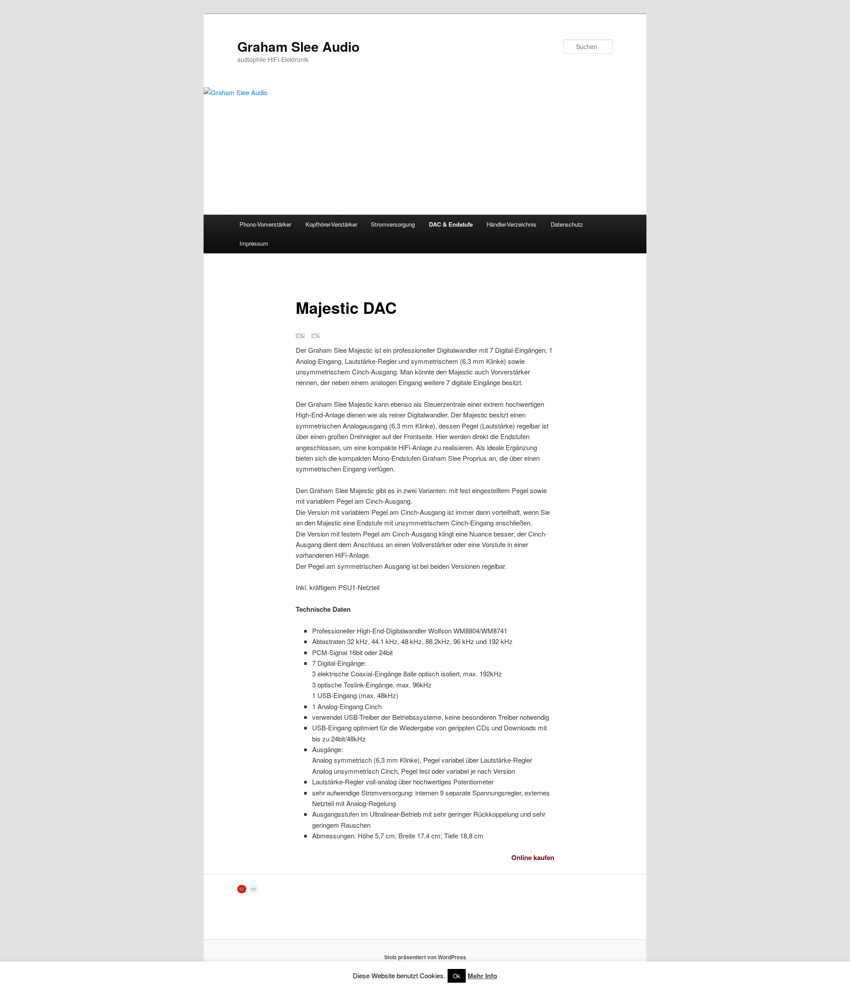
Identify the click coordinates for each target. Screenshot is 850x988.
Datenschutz (567, 224)
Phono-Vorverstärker (265, 224)
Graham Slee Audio (298, 46)
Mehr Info (482, 975)
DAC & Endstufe (451, 224)
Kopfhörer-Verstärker (331, 224)
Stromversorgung (393, 224)
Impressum (254, 243)
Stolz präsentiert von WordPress (425, 957)
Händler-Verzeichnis (512, 224)
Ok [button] (456, 976)
